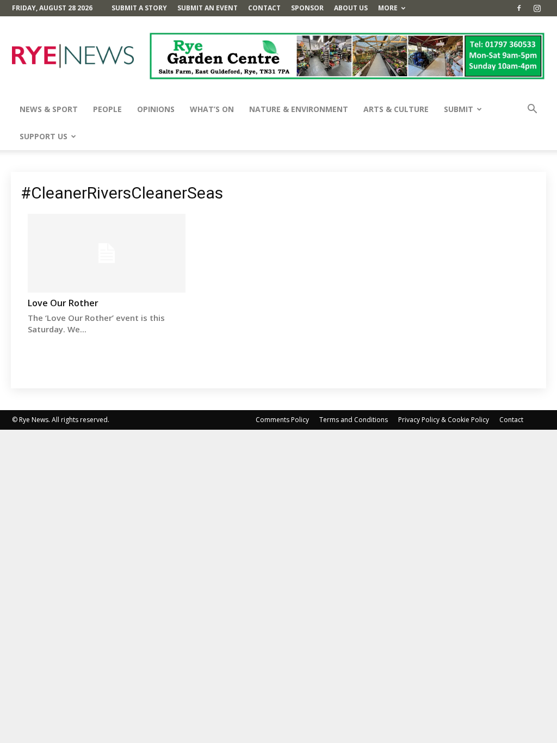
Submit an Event (207, 8)
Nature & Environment (298, 109)
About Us (351, 8)
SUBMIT (458, 109)
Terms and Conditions (353, 419)
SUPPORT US (43, 136)
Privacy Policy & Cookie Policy (443, 419)
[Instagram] (537, 8)
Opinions (156, 109)
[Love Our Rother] (106, 253)
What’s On (212, 109)
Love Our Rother (63, 303)
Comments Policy (282, 419)
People (107, 109)
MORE (388, 8)
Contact (264, 8)
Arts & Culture (396, 109)
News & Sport (49, 109)
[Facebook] (519, 8)
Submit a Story (139, 8)
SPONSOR (307, 8)
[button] (532, 110)
